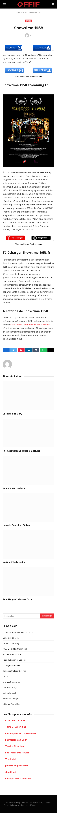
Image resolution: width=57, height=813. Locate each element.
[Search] (53, 4)
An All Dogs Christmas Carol (17, 599)
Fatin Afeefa (16, 324)
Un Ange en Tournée (11, 665)
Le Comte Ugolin (10, 693)
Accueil (18, 13)
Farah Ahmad (29, 324)
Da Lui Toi (7, 676)
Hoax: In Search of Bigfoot (17, 525)
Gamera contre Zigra (14, 488)
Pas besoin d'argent (11, 698)
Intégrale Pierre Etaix (11, 704)
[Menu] (4, 4)
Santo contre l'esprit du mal (14, 671)
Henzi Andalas (43, 324)
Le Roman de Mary (12, 413)
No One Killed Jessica (14, 562)
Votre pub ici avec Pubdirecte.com (28, 77)
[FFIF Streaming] (28, 4)
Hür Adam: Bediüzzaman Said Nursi (21, 451)
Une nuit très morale (11, 682)
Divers (25, 13)
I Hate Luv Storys (10, 687)
